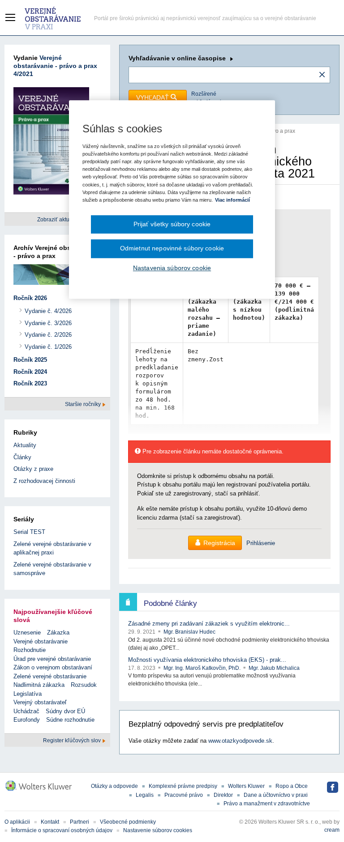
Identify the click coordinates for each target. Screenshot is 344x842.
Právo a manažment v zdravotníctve (267, 803)
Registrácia (219, 542)
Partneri (79, 822)
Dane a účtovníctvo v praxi (276, 795)
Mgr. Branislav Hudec (189, 632)
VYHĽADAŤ (153, 97)
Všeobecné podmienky (128, 822)
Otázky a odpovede (114, 786)
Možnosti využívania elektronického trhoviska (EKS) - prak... (207, 659)
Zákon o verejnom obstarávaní (52, 667)
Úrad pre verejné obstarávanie (52, 659)
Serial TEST (29, 532)
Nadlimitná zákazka (38, 684)
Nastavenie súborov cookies (157, 830)
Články (22, 457)
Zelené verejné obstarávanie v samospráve (52, 569)
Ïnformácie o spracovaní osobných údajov (61, 830)
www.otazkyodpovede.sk (240, 740)
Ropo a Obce (291, 786)
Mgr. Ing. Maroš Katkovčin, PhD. (202, 668)
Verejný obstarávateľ (40, 702)
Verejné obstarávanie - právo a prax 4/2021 (55, 65)
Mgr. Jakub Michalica (274, 668)
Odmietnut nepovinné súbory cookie (172, 248)
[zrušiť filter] (322, 75)
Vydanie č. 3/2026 (48, 323)
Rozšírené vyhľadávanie (208, 98)
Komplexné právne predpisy (183, 786)
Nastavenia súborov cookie (172, 267)
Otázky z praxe (33, 468)
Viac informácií (232, 200)
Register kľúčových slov (72, 740)
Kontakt (50, 822)
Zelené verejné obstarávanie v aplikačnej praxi (52, 548)
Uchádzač (26, 711)
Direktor (223, 795)
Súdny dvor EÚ (65, 711)
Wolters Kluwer (246, 786)
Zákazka (58, 632)
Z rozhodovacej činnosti (44, 481)
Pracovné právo (183, 795)
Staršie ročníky (83, 404)
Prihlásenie (260, 543)
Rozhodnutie (29, 650)
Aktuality (24, 445)
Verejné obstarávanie (40, 641)
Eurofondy (26, 719)
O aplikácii (17, 822)
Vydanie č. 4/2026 (48, 311)
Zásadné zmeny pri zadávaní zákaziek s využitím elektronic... (209, 623)
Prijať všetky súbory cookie (172, 224)
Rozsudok (84, 684)
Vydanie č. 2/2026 (48, 334)
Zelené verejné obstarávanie (49, 676)
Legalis (145, 795)
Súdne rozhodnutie (70, 719)
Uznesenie (27, 632)
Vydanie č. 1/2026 (48, 346)
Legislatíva (27, 693)
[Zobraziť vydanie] (51, 142)
